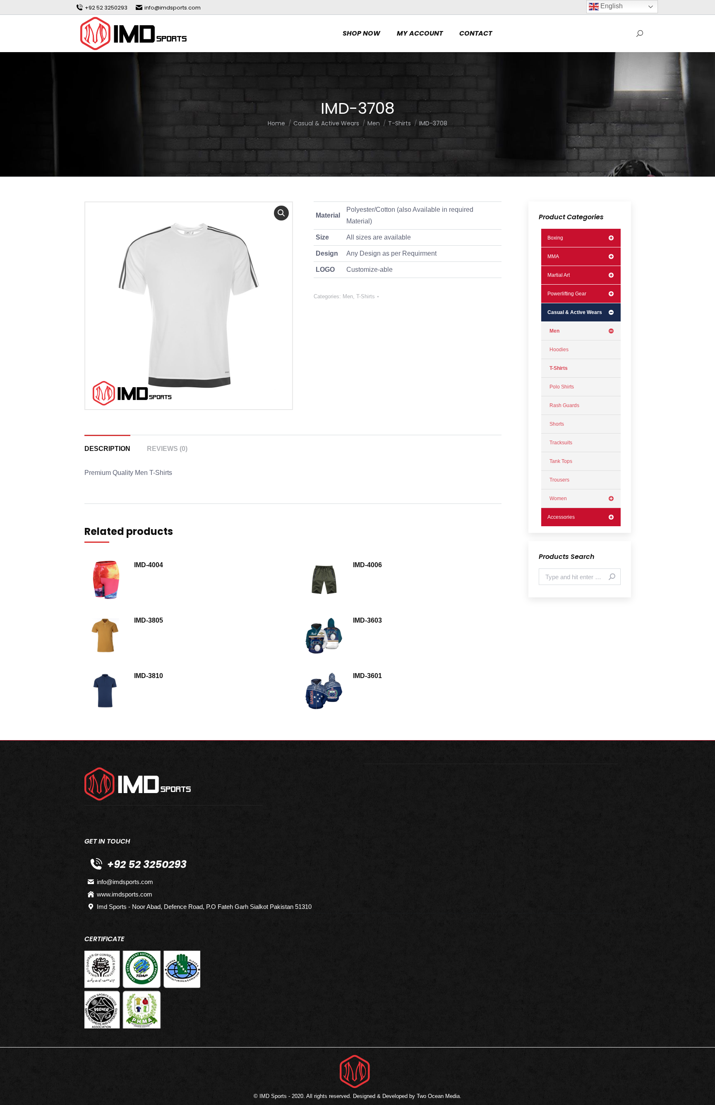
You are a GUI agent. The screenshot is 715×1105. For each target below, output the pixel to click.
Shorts (556, 424)
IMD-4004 (148, 564)
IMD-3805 (148, 620)
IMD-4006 (367, 564)
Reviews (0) (167, 448)
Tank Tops (560, 461)
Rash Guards (564, 405)
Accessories (561, 517)
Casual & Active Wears (574, 312)
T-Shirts (365, 296)
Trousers (559, 480)
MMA (553, 256)
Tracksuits (560, 443)
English (611, 6)
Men (348, 296)
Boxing (555, 238)
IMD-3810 (148, 675)
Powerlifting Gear (566, 294)
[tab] (107, 445)
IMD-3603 (367, 620)
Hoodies (559, 349)
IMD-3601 (367, 675)
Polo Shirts (561, 387)
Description (107, 448)
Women (558, 498)
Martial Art (558, 275)
